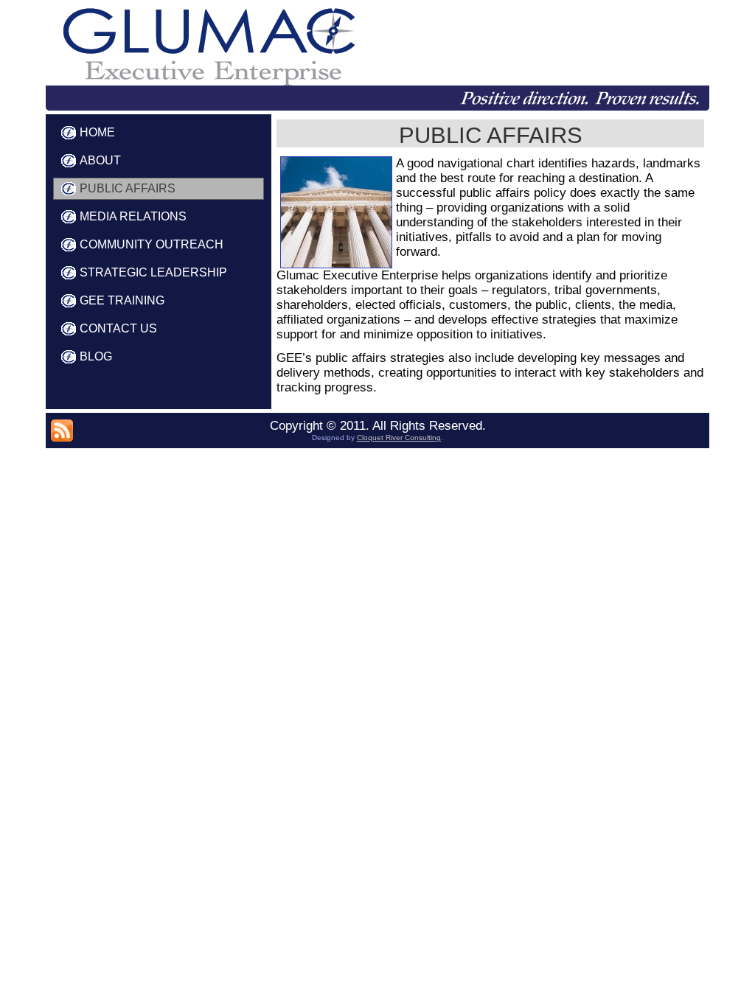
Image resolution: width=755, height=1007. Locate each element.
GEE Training (122, 300)
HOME (97, 132)
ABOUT (100, 160)
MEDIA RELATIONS (133, 216)
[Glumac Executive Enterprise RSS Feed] (62, 430)
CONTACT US (118, 328)
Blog (96, 356)
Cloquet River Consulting (399, 437)
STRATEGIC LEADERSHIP (153, 272)
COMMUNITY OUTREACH (151, 244)
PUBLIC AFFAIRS (127, 188)
